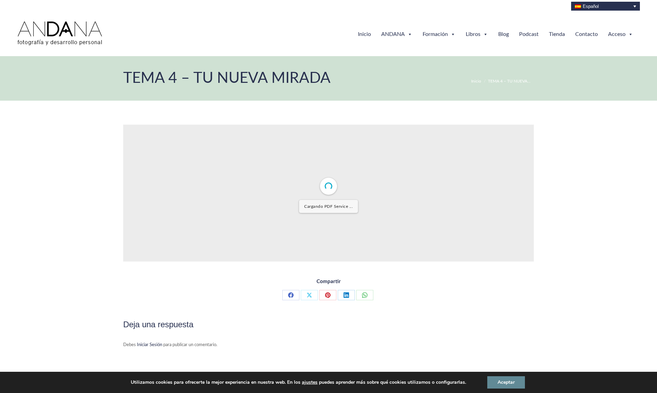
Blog (503, 34)
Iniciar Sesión (150, 345)
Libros (473, 34)
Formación (435, 34)
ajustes (310, 382)
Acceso (617, 34)
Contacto (586, 34)
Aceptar (506, 382)
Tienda (557, 34)
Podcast (529, 34)
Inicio (364, 34)
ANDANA (393, 34)
